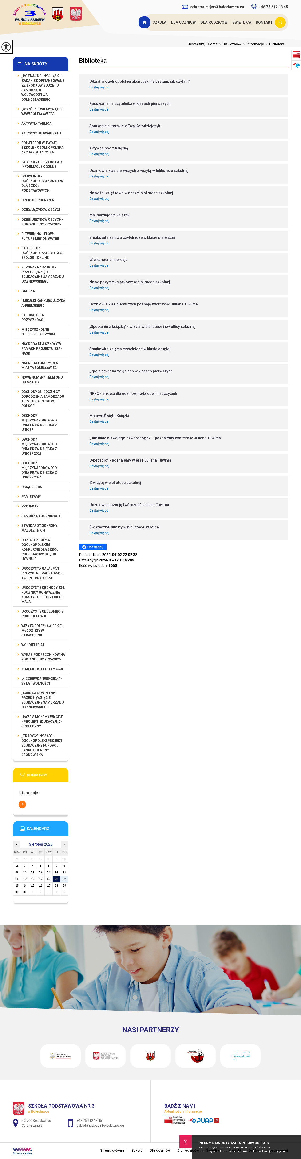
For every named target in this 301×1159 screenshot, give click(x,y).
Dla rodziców (214, 22)
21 (56, 879)
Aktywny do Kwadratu (41, 133)
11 (32, 872)
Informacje (253, 44)
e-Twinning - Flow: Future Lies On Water (40, 236)
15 (64, 872)
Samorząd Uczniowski (41, 516)
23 (17, 885)
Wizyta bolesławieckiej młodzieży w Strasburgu (42, 630)
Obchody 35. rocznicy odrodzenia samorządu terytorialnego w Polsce (42, 399)
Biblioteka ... (277, 44)
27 (48, 885)
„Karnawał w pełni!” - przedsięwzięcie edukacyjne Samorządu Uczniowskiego (42, 700)
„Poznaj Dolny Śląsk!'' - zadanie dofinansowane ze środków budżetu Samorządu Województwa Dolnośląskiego (42, 87)
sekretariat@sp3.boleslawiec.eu (217, 7)
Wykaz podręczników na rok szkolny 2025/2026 (43, 657)
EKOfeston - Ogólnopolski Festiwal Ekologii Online (42, 253)
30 (17, 892)
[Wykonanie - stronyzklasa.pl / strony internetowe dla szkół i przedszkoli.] (22, 1152)
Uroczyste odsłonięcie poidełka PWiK (42, 614)
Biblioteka (93, 60)
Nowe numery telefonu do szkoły (42, 379)
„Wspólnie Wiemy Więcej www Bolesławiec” (42, 111)
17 (25, 879)
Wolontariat (33, 645)
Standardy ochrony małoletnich (39, 528)
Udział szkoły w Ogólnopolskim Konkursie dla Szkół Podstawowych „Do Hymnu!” (39, 549)
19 (40, 879)
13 (48, 872)
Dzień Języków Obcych (41, 210)
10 (25, 872)
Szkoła (159, 22)
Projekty (29, 506)
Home (212, 44)
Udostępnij (95, 547)
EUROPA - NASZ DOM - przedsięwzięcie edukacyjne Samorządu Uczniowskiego (42, 274)
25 (32, 885)
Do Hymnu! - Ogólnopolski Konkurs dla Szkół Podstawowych (42, 183)
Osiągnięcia (31, 487)
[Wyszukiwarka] (281, 22)
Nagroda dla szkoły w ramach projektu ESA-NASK (41, 348)
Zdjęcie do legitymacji (42, 669)
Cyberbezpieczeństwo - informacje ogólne (42, 164)
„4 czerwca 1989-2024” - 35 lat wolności (41, 681)
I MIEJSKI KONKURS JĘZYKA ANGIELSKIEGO (43, 303)
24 (25, 885)
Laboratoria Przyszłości (32, 317)
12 (40, 872)
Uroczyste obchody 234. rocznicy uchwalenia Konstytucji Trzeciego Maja (43, 595)
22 (64, 879)
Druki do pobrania (37, 200)
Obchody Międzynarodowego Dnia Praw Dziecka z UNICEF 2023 (39, 446)
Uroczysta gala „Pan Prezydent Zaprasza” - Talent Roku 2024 (42, 573)
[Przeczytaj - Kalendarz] (47, 829)
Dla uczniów (183, 22)
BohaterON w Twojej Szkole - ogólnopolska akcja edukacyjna (42, 147)
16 (17, 879)
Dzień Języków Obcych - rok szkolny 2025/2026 (42, 222)
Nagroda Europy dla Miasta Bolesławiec (39, 365)
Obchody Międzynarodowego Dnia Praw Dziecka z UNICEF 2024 (39, 470)
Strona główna (144, 22)
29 (64, 885)
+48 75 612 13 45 (273, 7)
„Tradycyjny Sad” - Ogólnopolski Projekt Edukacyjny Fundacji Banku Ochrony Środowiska (42, 745)
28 (56, 885)
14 (56, 872)
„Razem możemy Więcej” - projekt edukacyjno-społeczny (42, 721)
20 (48, 879)
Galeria (28, 291)
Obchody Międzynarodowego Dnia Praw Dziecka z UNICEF (39, 423)
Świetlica (241, 22)
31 (25, 892)
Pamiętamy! (31, 497)
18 (32, 879)
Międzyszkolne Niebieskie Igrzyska (38, 332)
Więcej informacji (22, 804)
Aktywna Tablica (36, 123)
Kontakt (264, 22)
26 (40, 885)
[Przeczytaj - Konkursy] (47, 776)
